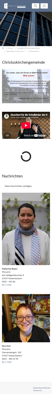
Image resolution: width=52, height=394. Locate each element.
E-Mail (8, 285)
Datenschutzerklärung (41, 388)
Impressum (37, 390)
